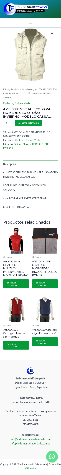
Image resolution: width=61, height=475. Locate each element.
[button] (52, 33)
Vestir (27, 103)
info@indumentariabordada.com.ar (30, 443)
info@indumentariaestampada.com (31, 439)
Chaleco (27, 144)
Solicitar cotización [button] (12, 284)
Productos (16, 89)
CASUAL (18, 144)
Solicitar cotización (28, 122)
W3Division (30, 468)
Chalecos (28, 89)
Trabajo (18, 103)
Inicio (6, 89)
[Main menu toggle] (30, 22)
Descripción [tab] (9, 164)
